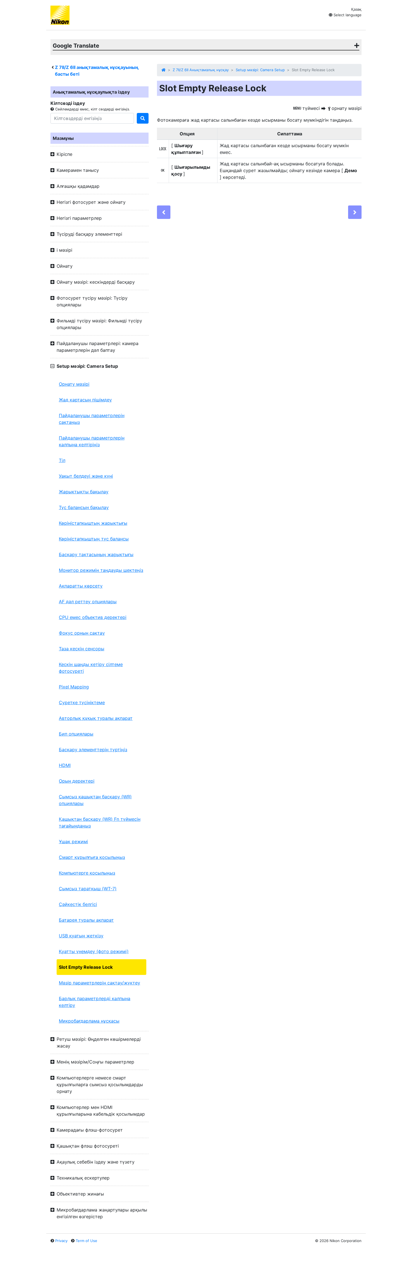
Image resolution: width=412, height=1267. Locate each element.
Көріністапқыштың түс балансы (94, 539)
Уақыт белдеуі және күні (86, 476)
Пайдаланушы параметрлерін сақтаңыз (91, 419)
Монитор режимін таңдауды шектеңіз (101, 570)
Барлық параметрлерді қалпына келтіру (94, 1002)
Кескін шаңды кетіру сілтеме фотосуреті (91, 668)
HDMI (65, 765)
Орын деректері (76, 781)
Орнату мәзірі (74, 384)
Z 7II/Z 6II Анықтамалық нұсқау (201, 70)
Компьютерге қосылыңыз (87, 873)
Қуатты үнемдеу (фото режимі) (94, 951)
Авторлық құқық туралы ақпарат (96, 718)
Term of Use (86, 1240)
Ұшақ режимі (73, 841)
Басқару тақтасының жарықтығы (96, 554)
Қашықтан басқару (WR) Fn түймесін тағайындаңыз (99, 822)
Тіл (62, 460)
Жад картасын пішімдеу (85, 400)
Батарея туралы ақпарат (86, 920)
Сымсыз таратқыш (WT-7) (88, 888)
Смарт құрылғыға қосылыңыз (92, 857)
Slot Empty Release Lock (86, 967)
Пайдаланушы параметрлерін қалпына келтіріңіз (91, 441)
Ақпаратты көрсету (81, 586)
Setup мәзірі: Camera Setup (260, 70)
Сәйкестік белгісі (78, 904)
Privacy (61, 1240)
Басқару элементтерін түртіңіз (93, 749)
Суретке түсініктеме (82, 702)
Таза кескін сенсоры (81, 648)
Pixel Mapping (74, 687)
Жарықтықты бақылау (83, 491)
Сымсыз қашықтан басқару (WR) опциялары (95, 800)
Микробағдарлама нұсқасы (89, 1021)
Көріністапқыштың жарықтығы (93, 523)
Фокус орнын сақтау (82, 633)
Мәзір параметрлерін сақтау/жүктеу (99, 983)
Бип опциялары (76, 734)
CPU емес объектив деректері (92, 617)
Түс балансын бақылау (84, 507)
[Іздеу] (143, 118)
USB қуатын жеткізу (81, 935)
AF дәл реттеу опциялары (88, 601)
